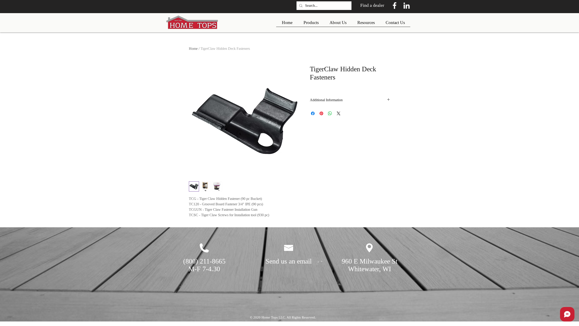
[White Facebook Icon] (394, 5)
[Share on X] (338, 113)
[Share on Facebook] (313, 113)
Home (193, 48)
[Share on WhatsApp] (330, 113)
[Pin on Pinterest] (321, 113)
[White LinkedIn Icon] (406, 5)
